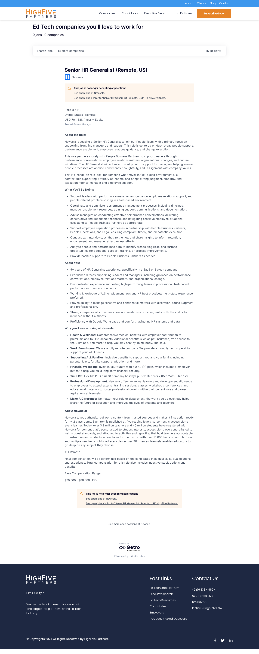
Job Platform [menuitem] (183, 13)
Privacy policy (121, 556)
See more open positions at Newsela (129, 523)
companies (71, 50)
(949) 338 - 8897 (203, 590)
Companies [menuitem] (107, 13)
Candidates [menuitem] (130, 13)
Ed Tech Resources (163, 600)
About (189, 3)
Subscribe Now (213, 13)
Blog (213, 3)
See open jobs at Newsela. (89, 92)
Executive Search (161, 594)
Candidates (158, 606)
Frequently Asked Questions (168, 619)
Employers (157, 612)
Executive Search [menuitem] (156, 13)
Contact (225, 3)
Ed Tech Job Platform (164, 588)
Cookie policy (138, 556)
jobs (45, 50)
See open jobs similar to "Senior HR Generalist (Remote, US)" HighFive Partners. (120, 97)
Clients (201, 3)
